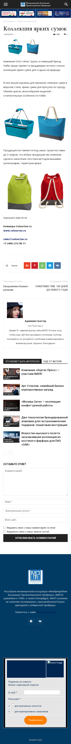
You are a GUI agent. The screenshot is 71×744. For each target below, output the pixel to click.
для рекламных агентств (28, 706)
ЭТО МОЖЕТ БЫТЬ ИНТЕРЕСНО (22, 361)
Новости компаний (27, 21)
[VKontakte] (40, 621)
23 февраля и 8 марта (11, 377)
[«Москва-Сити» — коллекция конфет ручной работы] (11, 405)
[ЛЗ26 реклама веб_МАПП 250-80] (62, 13)
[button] (66, 4)
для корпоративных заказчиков (31, 711)
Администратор (35, 321)
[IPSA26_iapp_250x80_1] (8, 13)
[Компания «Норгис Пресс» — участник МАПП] (11, 374)
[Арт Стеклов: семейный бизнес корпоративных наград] (11, 389)
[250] (44, 13)
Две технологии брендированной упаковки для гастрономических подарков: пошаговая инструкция (44, 421)
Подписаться (36, 720)
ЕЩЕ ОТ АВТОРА (53, 361)
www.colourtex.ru (14, 230)
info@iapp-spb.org (46, 612)
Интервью (8, 394)
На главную (9, 21)
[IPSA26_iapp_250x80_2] (26, 13)
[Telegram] (31, 621)
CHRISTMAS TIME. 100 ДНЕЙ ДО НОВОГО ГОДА (52, 288)
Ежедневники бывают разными (15, 288)
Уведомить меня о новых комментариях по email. (31, 528)
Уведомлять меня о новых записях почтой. (28, 531)
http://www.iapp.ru (35, 325)
